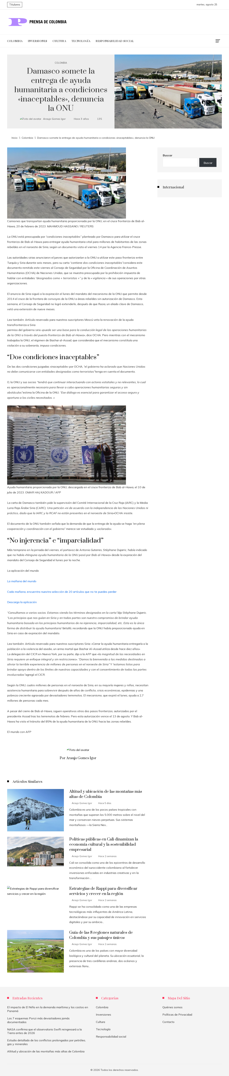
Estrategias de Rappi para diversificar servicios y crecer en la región (103, 891)
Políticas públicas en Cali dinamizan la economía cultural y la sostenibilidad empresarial (103, 844)
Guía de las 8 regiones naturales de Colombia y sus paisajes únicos (101, 935)
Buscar (167, 155)
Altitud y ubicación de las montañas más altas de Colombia (45, 1051)
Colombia (61, 63)
